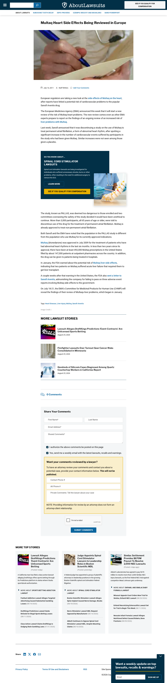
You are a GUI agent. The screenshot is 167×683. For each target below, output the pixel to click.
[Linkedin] (24, 654)
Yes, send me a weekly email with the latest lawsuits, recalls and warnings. (86, 453)
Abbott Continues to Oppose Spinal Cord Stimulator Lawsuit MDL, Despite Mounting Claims (83, 624)
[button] (144, 5)
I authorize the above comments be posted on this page (76, 447)
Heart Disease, (50, 304)
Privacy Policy (22, 669)
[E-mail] (39, 654)
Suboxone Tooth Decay (43, 13)
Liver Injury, (61, 304)
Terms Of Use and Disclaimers (55, 669)
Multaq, (69, 304)
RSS (85, 669)
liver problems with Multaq (54, 122)
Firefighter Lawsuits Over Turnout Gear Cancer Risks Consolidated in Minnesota (85, 349)
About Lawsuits (23, 13)
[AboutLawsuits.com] (83, 5)
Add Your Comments (81, 88)
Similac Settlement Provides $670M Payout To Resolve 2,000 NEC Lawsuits (135, 559)
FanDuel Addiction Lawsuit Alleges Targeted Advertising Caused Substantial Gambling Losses (38, 601)
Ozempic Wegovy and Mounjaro (87, 13)
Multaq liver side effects (105, 263)
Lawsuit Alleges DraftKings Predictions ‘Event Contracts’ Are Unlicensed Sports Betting (43, 561)
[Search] (37, 5)
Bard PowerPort (112, 13)
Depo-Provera (63, 13)
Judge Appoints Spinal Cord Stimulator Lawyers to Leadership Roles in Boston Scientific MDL (89, 561)
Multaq (44, 242)
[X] (29, 654)
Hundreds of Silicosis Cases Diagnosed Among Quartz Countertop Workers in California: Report (86, 368)
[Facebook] (34, 654)
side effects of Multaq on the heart (105, 98)
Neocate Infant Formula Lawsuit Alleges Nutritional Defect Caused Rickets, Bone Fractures (129, 618)
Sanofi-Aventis (78, 304)
